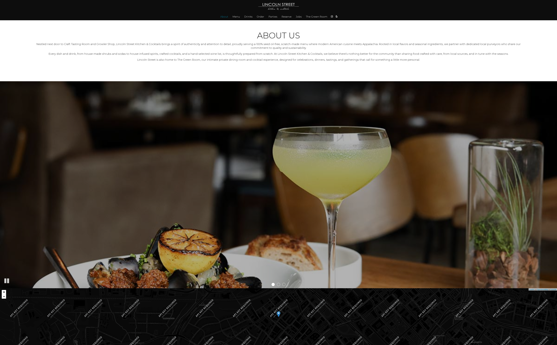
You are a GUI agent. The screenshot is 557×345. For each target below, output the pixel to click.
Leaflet (531, 289)
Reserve (287, 16)
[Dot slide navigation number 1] (273, 284)
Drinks (248, 16)
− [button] (4, 296)
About (224, 16)
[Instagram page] (332, 16)
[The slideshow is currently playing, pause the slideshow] (6, 280)
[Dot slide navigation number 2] (278, 284)
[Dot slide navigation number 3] (283, 284)
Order (260, 16)
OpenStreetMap (542, 289)
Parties (272, 16)
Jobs (299, 16)
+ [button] (4, 292)
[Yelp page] (336, 16)
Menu (236, 16)
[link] (278, 314)
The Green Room (316, 16)
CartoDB (553, 289)
